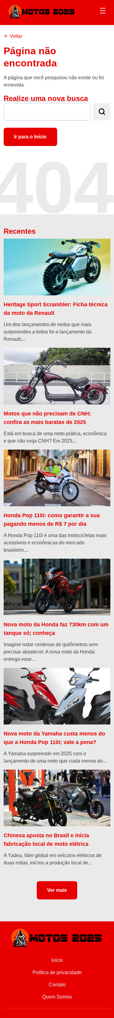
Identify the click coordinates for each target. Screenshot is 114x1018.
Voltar (15, 36)
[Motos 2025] (42, 11)
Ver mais (57, 890)
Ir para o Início (30, 136)
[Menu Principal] (102, 11)
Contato (57, 984)
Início (57, 960)
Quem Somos (57, 996)
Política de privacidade (57, 972)
